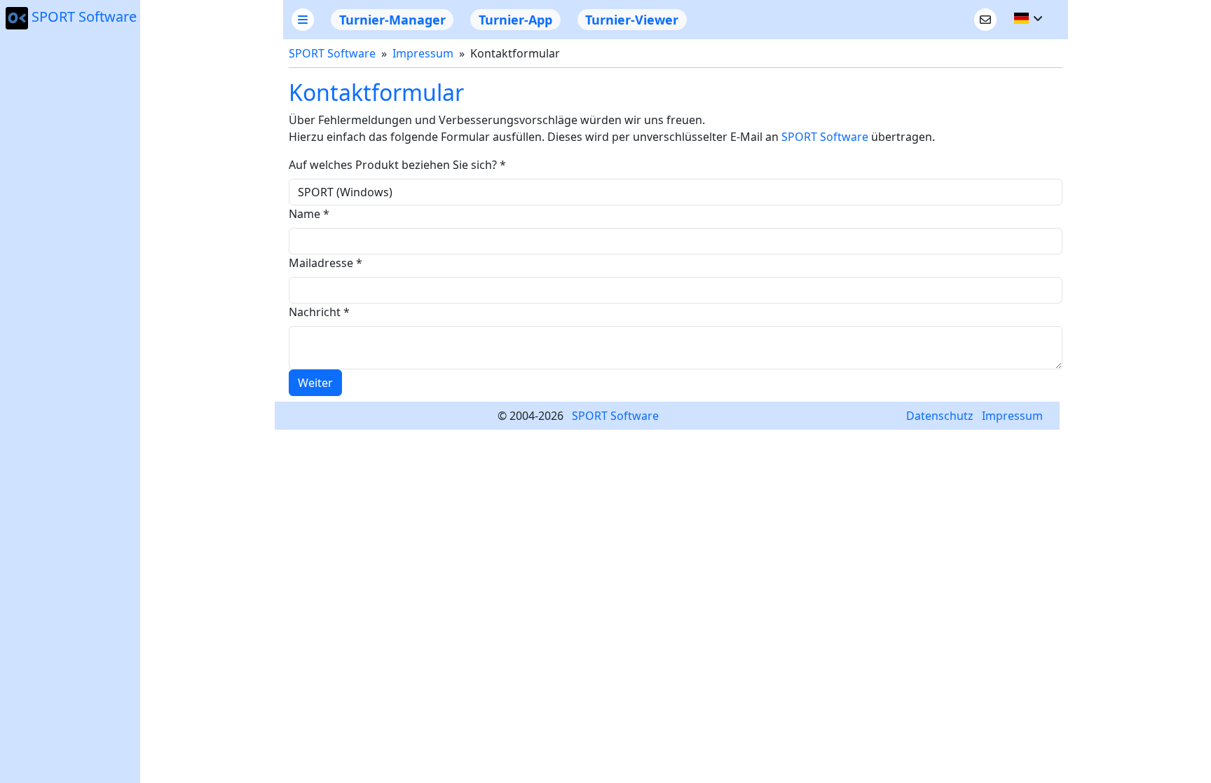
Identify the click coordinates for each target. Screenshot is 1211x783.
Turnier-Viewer (631, 19)
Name (309, 214)
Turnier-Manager (392, 19)
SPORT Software (84, 16)
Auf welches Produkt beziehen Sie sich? (397, 164)
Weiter (315, 382)
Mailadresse (325, 263)
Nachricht (319, 312)
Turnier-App (515, 19)
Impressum (422, 53)
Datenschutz (939, 415)
